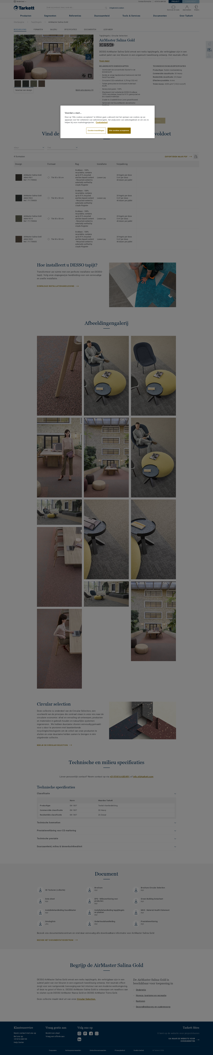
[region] (107, 122)
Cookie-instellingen (96, 130)
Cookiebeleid (102, 123)
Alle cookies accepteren (119, 130)
